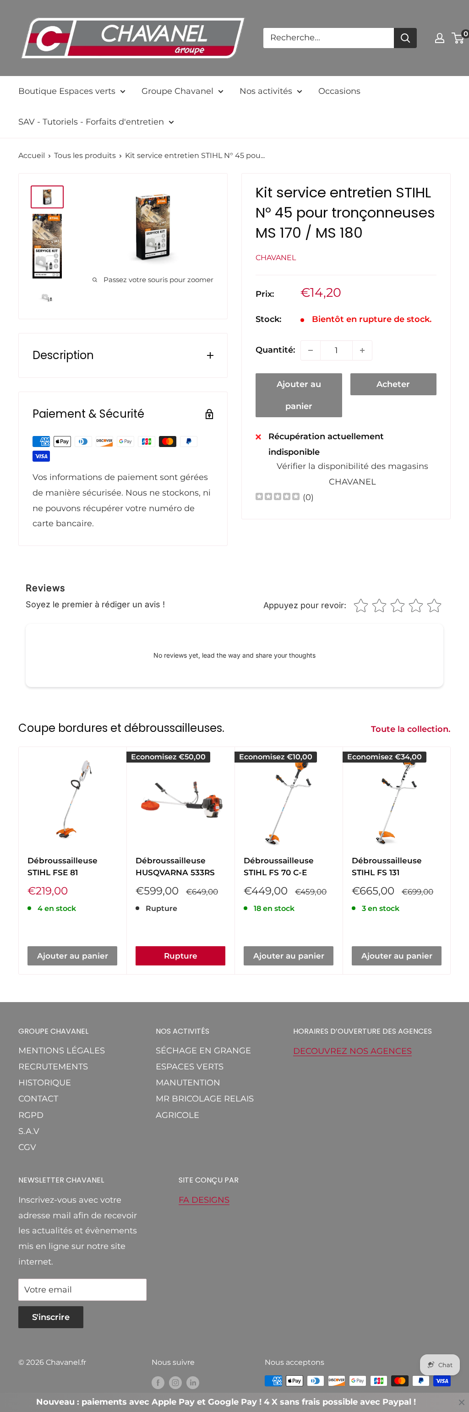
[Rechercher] (405, 38)
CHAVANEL (276, 257)
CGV (27, 1147)
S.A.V (28, 1131)
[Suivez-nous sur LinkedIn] (192, 1382)
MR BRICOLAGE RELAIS (205, 1099)
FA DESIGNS (204, 1200)
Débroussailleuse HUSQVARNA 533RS (175, 866)
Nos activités (266, 91)
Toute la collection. (412, 729)
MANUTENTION (188, 1083)
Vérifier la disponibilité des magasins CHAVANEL (352, 474)
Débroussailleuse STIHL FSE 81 (62, 866)
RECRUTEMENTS (53, 1067)
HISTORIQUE (44, 1083)
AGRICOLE (177, 1115)
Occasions (339, 91)
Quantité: (275, 350)
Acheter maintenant (393, 387)
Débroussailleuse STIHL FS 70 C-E (279, 866)
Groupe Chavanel (177, 91)
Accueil (31, 155)
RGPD (31, 1115)
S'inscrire (51, 1317)
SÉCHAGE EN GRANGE (203, 1051)
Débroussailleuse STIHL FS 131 (387, 866)
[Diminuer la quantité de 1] (310, 350)
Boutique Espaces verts (66, 91)
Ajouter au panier (299, 395)
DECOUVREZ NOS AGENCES (352, 1051)
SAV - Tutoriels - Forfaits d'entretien (91, 122)
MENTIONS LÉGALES (61, 1051)
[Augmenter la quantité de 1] (362, 350)
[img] (278, 497)
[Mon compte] (439, 38)
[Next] (451, 860)
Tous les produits (85, 155)
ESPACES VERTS (190, 1067)
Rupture (180, 955)
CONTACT (38, 1099)
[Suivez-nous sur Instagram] (175, 1382)
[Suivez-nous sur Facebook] (158, 1382)
